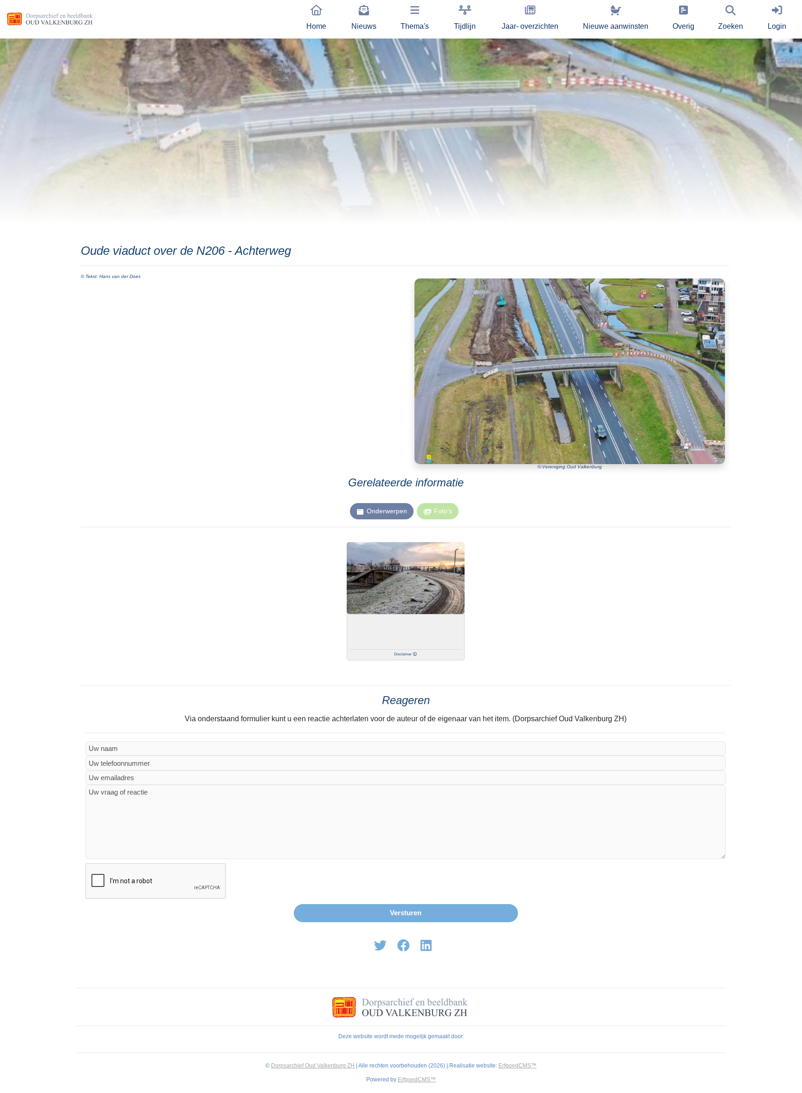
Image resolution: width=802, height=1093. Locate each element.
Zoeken (730, 26)
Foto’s (443, 511)
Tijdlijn (465, 26)
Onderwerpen (387, 511)
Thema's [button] (415, 26)
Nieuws (363, 26)
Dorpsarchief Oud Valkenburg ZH (313, 1065)
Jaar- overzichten (530, 26)
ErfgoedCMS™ (517, 1065)
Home (316, 26)
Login (777, 26)
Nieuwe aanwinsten (615, 26)
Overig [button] (683, 26)
